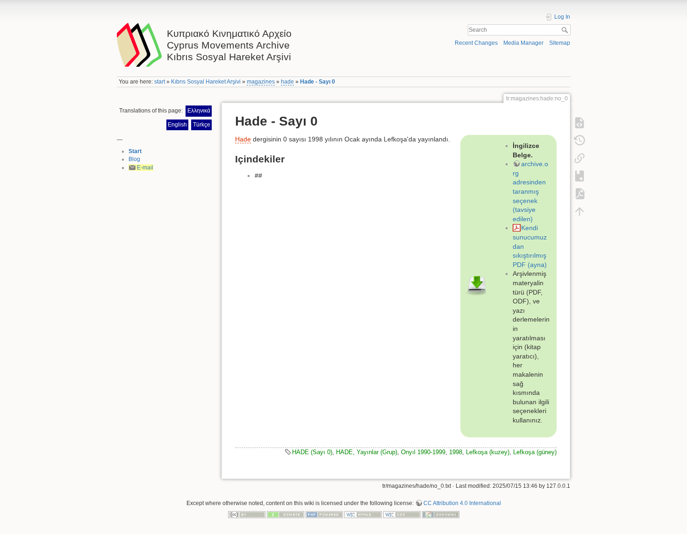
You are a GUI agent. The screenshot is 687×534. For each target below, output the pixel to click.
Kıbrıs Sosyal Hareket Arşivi (206, 81)
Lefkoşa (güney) (535, 452)
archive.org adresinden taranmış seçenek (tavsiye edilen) (530, 191)
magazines (261, 81)
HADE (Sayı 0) (312, 452)
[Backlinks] (579, 158)
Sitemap (559, 43)
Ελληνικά (198, 110)
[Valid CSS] (402, 514)
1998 (455, 452)
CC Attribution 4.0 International (462, 503)
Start (135, 151)
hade (287, 81)
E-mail (145, 167)
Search (565, 30)
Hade (243, 139)
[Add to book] (579, 176)
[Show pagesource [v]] (579, 123)
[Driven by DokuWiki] (440, 514)
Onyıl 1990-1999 (423, 452)
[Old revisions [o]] (579, 140)
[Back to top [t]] (579, 211)
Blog (134, 159)
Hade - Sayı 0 (317, 81)
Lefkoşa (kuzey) (487, 452)
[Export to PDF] (579, 194)
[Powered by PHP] (324, 514)
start (159, 81)
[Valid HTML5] (363, 514)
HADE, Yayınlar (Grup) (366, 452)
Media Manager (523, 43)
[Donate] (285, 514)
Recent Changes (476, 43)
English (177, 124)
